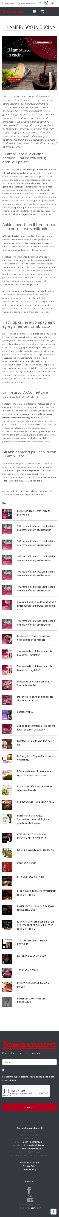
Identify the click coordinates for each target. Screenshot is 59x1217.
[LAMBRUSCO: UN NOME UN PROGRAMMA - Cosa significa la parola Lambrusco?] (7, 1001)
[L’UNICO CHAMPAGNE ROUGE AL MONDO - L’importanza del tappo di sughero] (7, 986)
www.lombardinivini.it (32, 1148)
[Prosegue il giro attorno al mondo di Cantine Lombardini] (7, 684)
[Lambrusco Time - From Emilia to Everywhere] (7, 513)
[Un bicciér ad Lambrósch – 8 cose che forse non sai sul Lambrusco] (7, 728)
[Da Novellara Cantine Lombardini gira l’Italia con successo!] (7, 699)
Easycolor (36, 1207)
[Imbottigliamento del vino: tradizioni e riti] (7, 744)
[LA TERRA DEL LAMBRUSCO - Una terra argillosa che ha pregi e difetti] (7, 958)
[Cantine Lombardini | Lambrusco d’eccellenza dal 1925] (13, 11)
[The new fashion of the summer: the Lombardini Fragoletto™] (7, 654)
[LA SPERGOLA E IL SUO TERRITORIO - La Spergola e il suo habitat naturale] (7, 852)
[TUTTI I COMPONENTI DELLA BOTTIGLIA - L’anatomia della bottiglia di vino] (7, 943)
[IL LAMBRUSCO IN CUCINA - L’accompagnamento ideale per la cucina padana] (7, 880)
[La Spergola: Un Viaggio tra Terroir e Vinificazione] (7, 759)
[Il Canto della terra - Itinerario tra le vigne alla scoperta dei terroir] (7, 774)
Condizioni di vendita (29, 1162)
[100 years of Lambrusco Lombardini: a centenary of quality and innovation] (7, 529)
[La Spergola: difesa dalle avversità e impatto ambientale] (7, 789)
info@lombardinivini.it (28, 4)
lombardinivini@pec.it (35, 1145)
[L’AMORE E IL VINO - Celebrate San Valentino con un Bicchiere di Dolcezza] (7, 866)
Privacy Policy (9, 1080)
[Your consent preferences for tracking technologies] (53, 1211)
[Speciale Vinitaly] (7, 714)
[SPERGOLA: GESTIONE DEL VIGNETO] (7, 804)
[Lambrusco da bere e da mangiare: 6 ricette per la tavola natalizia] (7, 639)
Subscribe (29, 1107)
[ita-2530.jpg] (29, 63)
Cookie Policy (29, 1169)
